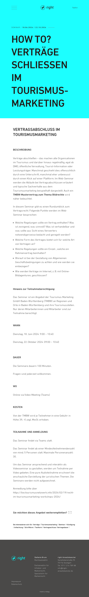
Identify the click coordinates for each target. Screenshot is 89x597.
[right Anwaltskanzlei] (47, 7)
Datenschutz (16, 584)
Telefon (75, 8)
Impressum (16, 581)
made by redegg (44, 591)
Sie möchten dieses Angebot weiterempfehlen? (40, 512)
